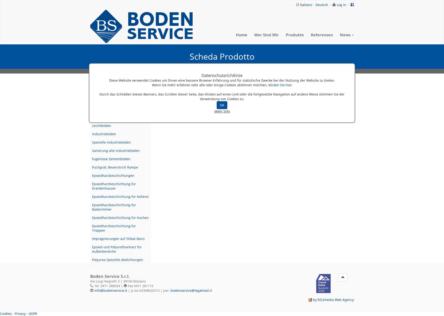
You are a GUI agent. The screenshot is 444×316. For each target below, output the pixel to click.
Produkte (295, 34)
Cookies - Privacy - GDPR (18, 313)
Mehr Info (222, 111)
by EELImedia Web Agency (333, 300)
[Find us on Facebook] (352, 5)
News (346, 34)
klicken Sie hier (279, 85)
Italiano (306, 5)
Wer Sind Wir (266, 34)
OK (222, 105)
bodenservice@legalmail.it (191, 290)
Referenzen (322, 34)
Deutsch (321, 5)
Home (241, 34)
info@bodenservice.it (110, 290)
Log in (341, 5)
